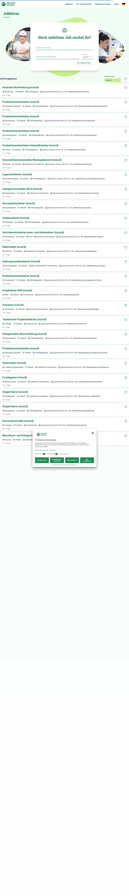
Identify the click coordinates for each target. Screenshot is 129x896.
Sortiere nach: (110, 76)
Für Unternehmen (84, 4)
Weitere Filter (85, 63)
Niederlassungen (103, 4)
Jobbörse (69, 4)
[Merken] (126, 88)
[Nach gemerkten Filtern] (126, 79)
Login (116, 4)
